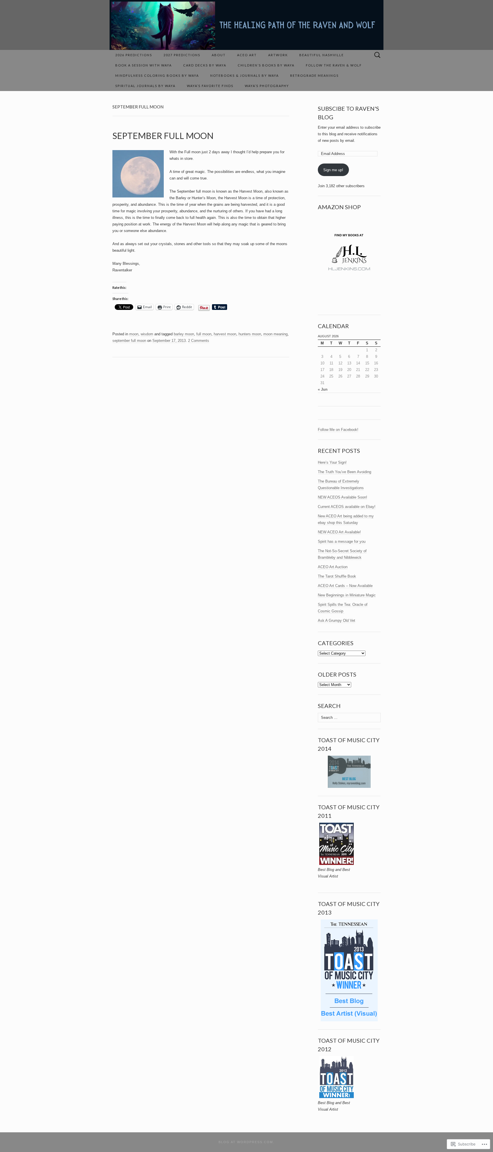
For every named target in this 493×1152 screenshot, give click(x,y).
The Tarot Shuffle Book (337, 576)
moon (133, 334)
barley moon (184, 334)
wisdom (147, 334)
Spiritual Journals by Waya (145, 86)
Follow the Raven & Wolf (334, 65)
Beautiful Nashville (321, 55)
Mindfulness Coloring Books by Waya (157, 75)
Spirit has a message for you (341, 541)
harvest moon (225, 334)
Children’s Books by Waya (266, 65)
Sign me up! (333, 170)
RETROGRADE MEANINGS (314, 75)
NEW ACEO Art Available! (339, 532)
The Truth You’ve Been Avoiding (344, 472)
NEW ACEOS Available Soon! (342, 497)
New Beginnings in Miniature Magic (347, 595)
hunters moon (250, 334)
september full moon (129, 340)
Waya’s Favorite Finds (210, 86)
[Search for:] (377, 55)
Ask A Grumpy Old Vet (336, 620)
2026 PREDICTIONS (133, 55)
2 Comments (198, 340)
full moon (203, 334)
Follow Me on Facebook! (338, 429)
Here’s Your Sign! (332, 462)
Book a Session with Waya (143, 65)
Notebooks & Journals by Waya (244, 75)
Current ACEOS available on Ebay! (346, 507)
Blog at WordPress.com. (246, 1142)
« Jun (323, 389)
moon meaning (275, 334)
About (219, 55)
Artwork (278, 55)
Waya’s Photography (267, 86)
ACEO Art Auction (332, 567)
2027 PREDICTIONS (181, 55)
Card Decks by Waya (204, 65)
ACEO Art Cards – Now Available (345, 586)
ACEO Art (247, 55)
